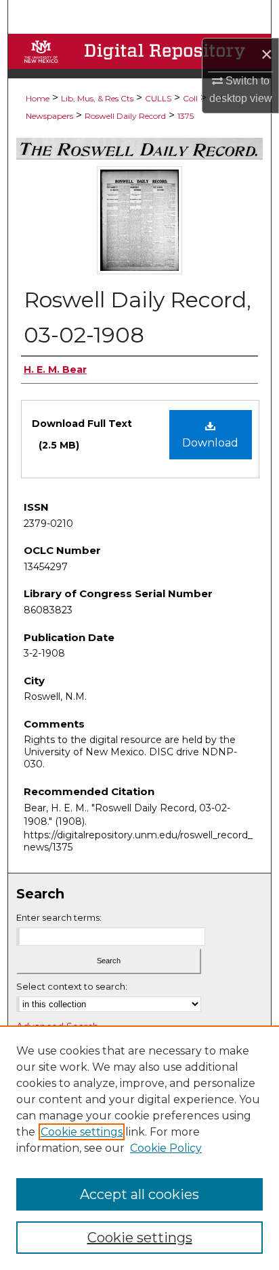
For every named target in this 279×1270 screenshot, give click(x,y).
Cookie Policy (166, 1148)
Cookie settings (82, 1131)
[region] (139, 1147)
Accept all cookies (139, 1194)
